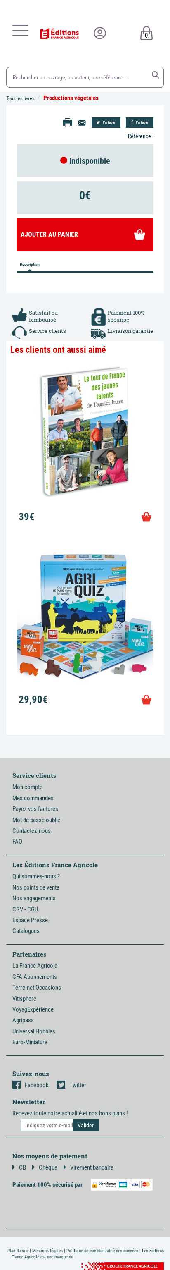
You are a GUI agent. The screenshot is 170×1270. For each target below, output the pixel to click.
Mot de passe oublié (36, 820)
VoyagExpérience (33, 1009)
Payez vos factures (35, 809)
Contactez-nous (31, 831)
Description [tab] (30, 264)
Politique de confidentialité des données (102, 1250)
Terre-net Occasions (36, 987)
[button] (155, 75)
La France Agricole (34, 965)
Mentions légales (47, 1250)
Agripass (23, 1020)
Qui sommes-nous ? (36, 876)
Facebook (37, 1085)
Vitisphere (24, 998)
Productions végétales (71, 98)
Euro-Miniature (29, 1042)
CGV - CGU (25, 909)
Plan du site (17, 1250)
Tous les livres (20, 98)
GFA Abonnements (34, 977)
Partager (109, 122)
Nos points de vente (35, 887)
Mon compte (27, 787)
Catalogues (26, 931)
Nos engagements (34, 898)
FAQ (17, 841)
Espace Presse (30, 920)
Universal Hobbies (33, 1031)
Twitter (77, 1085)
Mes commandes (33, 798)
